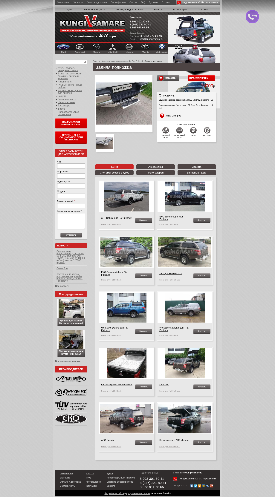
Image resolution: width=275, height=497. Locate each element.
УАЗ (179, 52)
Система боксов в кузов (120, 482)
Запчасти (78, 2)
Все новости (62, 286)
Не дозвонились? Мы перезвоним (200, 2)
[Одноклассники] (200, 486)
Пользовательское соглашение (68, 113)
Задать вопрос (173, 115)
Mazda (96, 52)
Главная (96, 61)
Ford (63, 52)
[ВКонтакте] (192, 486)
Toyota (145, 52)
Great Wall (80, 52)
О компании (63, 2)
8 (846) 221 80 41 (140, 24)
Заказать (170, 78)
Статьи (133, 2)
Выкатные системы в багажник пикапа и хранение (70, 76)
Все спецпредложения (67, 361)
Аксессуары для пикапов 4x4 (116, 61)
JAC (212, 52)
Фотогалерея (180, 9)
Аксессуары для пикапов (129, 9)
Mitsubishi (113, 52)
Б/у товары (64, 105)
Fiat (195, 52)
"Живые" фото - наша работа (70, 86)
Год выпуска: (64, 181)
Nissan (129, 52)
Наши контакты (66, 102)
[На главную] (92, 27)
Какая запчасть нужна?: (69, 211)
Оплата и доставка (97, 2)
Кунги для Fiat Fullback (111, 224)
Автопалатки (65, 81)
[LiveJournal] (208, 486)
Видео (61, 109)
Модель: (61, 191)
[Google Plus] (211, 486)
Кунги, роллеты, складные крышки (68, 69)
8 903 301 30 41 (139, 21)
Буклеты (153, 2)
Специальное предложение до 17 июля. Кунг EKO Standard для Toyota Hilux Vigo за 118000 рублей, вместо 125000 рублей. (70, 257)
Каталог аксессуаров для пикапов (70, 91)
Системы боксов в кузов (114, 172)
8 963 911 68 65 (139, 27)
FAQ (143, 2)
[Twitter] (196, 486)
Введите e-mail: (66, 201)
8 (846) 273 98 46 (151, 35)
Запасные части (197, 172)
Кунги (69, 9)
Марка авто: (63, 172)
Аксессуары (155, 166)
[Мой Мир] (204, 486)
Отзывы (166, 2)
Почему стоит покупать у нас (71, 123)
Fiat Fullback (137, 61)
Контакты (203, 9)
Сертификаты (118, 2)
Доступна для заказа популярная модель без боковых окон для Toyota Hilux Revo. (69, 277)
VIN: (59, 162)
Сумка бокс (62, 268)
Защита (158, 9)
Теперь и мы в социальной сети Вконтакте (71, 137)
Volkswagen (162, 52)
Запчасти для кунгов (94, 9)
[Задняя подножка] (123, 103)
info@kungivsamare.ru (151, 39)
